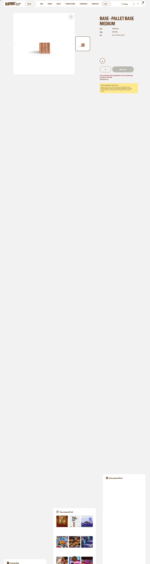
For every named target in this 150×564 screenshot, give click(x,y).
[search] (133, 4)
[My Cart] (142, 4)
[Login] (138, 4)
